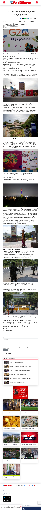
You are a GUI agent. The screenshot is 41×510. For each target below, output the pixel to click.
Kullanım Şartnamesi (6, 493)
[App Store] (20, 500)
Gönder (5, 350)
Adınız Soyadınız (7, 334)
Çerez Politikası (5, 490)
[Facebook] (25, 486)
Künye (4, 492)
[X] (27, 486)
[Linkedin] (32, 486)
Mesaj (4, 337)
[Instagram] (30, 486)
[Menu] (37, 2)
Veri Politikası (5, 491)
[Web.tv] (37, 486)
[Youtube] (35, 486)
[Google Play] (20, 497)
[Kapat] (21, 507)
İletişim (4, 494)
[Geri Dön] (4, 2)
